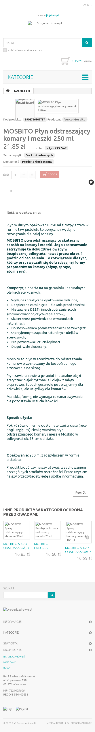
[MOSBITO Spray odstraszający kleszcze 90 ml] (16, 530)
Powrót (81, 492)
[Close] (91, 182)
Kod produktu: (12, 119)
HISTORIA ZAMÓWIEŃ (14, 657)
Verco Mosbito (75, 119)
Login (85, 5)
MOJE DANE (9, 662)
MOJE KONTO (13, 650)
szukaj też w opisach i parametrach (25, 50)
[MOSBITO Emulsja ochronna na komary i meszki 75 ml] (47, 530)
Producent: (55, 119)
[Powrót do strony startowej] (8, 91)
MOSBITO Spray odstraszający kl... (16, 548)
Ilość (6, 174)
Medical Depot (54, 723)
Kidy (67, 723)
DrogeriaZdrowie (81, 723)
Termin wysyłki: (13, 155)
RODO (6, 668)
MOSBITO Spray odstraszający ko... (78, 552)
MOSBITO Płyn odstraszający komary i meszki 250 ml (46, 134)
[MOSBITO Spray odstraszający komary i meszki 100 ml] (78, 532)
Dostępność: (11, 161)
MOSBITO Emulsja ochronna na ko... (45, 550)
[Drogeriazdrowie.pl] (47, 27)
